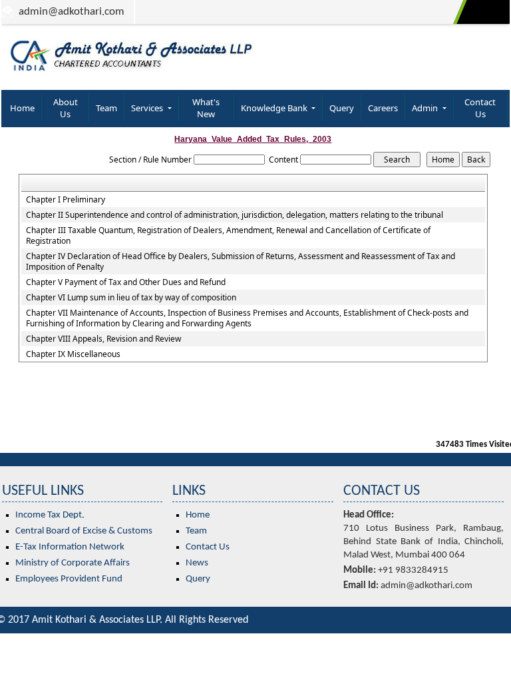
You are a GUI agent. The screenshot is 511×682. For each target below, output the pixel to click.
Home (22, 108)
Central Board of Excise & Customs (83, 531)
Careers (383, 108)
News (197, 563)
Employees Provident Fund (68, 579)
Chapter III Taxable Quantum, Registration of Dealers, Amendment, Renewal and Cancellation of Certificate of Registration (228, 235)
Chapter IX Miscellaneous (73, 354)
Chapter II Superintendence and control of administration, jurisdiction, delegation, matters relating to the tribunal (234, 215)
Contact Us (480, 108)
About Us (65, 108)
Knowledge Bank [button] (275, 108)
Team (106, 108)
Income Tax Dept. (50, 515)
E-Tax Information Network (69, 547)
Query (341, 108)
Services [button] (148, 108)
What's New (206, 108)
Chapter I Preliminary (65, 199)
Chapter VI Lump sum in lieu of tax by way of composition (131, 297)
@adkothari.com (86, 11)
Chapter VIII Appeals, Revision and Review (103, 339)
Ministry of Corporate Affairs (72, 563)
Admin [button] (426, 108)
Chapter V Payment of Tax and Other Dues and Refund (126, 282)
